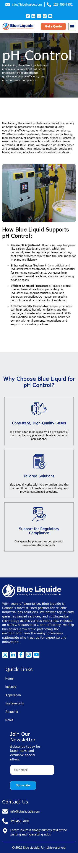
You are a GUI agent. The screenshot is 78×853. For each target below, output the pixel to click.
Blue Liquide (31, 847)
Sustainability (14, 703)
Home (9, 678)
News (9, 720)
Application (13, 695)
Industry (10, 686)
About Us (11, 712)
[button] (72, 26)
